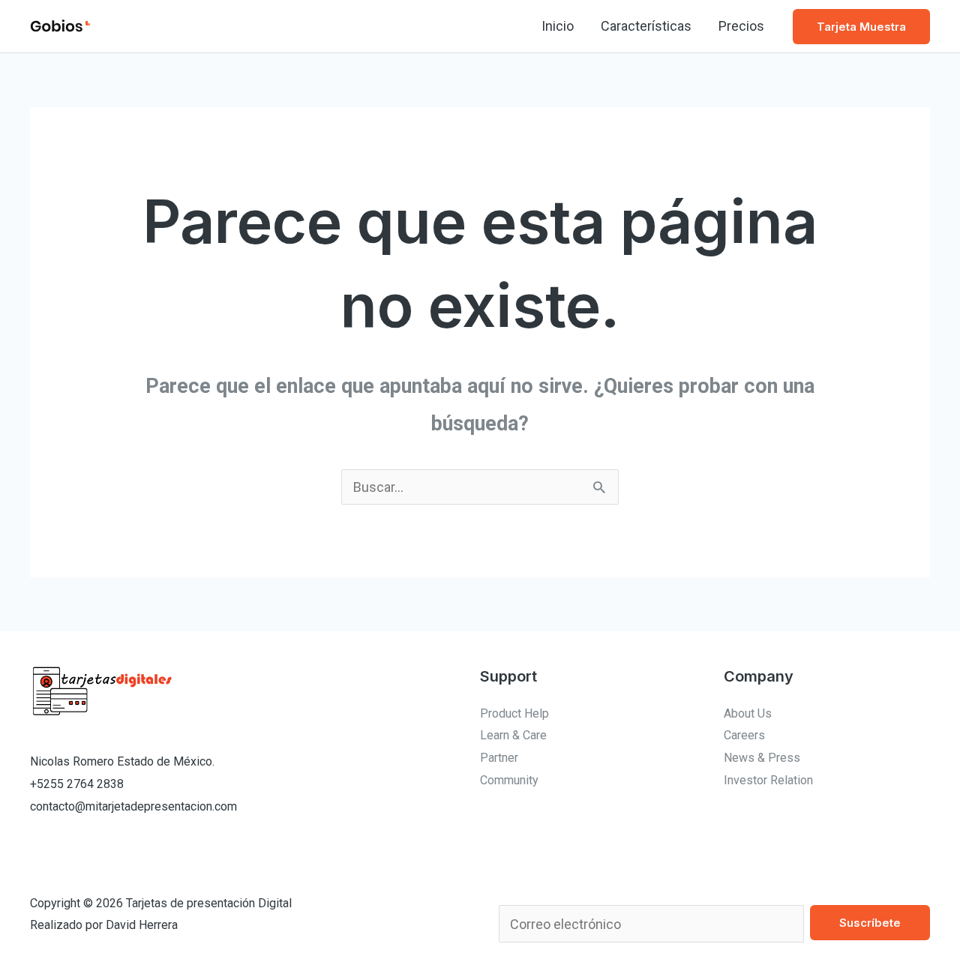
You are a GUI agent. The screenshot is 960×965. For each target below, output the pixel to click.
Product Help (514, 713)
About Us (748, 713)
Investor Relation (768, 780)
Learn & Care (513, 735)
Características (646, 26)
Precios (741, 26)
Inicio (558, 26)
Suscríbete (870, 923)
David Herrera (142, 925)
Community (509, 780)
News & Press (762, 758)
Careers (744, 735)
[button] (861, 26)
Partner (499, 758)
